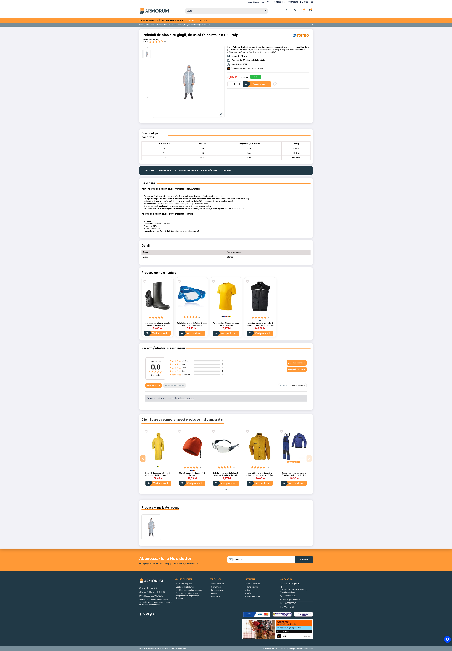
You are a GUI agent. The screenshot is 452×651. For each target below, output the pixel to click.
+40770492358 (289, 596)
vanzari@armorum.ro (256, 2)
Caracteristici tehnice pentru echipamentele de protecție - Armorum (188, 595)
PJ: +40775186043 (290, 2)
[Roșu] (225, 316)
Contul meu (216, 587)
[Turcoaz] (261, 466)
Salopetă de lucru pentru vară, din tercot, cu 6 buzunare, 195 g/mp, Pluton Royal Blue (226, 475)
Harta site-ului (252, 587)
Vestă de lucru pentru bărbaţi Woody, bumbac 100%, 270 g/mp (260, 324)
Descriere (149, 170)
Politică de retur (253, 596)
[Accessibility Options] (447, 639)
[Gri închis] (226, 316)
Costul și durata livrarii (185, 587)
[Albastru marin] (223, 316)
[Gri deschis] (227, 316)
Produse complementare (186, 170)
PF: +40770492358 (274, 2)
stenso (230, 257)
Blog (248, 590)
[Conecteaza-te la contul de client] (295, 10)
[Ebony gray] (260, 320)
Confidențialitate (270, 648)
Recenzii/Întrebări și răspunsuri (216, 170)
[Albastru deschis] (260, 466)
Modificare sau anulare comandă (189, 590)
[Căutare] (265, 11)
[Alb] (221, 316)
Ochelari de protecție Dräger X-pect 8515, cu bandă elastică (192, 324)
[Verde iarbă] (262, 466)
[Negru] (222, 316)
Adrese (214, 593)
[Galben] (230, 316)
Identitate (215, 596)
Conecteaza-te (217, 584)
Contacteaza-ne (253, 584)
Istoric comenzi (217, 590)
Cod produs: (148, 39)
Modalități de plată (184, 584)
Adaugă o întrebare (297, 369)
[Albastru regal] (224, 316)
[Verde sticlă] (229, 316)
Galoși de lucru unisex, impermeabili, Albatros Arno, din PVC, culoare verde (192, 475)
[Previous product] (311, 25)
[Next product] (312, 25)
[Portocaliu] (228, 316)
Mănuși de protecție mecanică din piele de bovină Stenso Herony (158, 474)
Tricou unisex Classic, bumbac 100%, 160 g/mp (226, 324)
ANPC (248, 593)
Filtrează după (285, 385)
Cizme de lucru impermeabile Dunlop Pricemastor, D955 (157, 324)
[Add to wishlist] (275, 84)
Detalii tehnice (164, 170)
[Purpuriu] (259, 466)
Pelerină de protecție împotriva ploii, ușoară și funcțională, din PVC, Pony (294, 475)
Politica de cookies (305, 648)
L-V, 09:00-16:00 (306, 2)
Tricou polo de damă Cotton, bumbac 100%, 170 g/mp (260, 474)
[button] (147, 54)
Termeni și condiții (287, 648)
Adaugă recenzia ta (297, 363)
